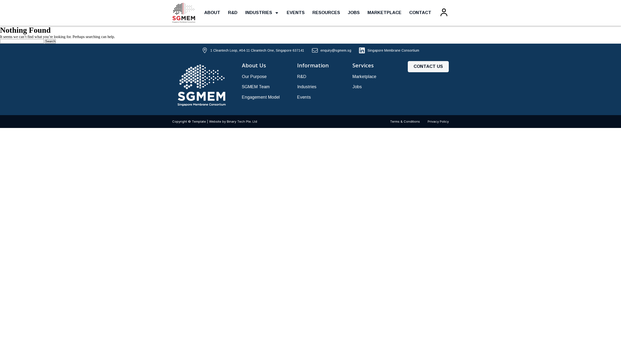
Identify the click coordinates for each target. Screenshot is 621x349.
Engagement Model (261, 97)
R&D (232, 12)
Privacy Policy (438, 121)
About (212, 12)
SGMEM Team (256, 86)
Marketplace (384, 12)
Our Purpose (254, 76)
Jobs (354, 12)
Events (296, 12)
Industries (258, 12)
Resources (326, 12)
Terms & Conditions (405, 121)
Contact (420, 12)
